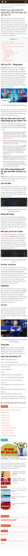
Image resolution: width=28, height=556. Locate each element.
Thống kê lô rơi (5, 420)
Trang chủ (3, 5)
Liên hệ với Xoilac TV (7, 60)
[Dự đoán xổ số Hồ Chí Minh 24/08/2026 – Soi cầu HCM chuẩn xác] (6, 472)
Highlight (6, 56)
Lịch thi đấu (7, 49)
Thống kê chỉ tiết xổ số (7, 430)
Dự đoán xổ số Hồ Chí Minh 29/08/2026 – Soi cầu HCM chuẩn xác (13, 458)
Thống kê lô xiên (5, 423)
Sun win (2, 555)
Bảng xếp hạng (8, 51)
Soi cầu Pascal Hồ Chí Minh (8, 428)
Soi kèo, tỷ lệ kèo (8, 54)
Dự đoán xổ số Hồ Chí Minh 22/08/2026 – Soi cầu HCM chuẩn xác (19, 480)
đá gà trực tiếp (4, 534)
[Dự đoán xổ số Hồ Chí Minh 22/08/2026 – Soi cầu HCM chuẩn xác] (6, 479)
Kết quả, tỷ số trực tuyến (10, 52)
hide (17, 39)
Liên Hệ (3, 543)
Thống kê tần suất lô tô (7, 433)
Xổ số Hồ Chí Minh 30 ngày (8, 435)
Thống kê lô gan (5, 418)
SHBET (1, 549)
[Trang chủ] (2, 1)
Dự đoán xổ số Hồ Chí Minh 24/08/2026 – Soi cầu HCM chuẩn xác (19, 473)
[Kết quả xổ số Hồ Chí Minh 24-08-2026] (6, 490)
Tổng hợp (8, 5)
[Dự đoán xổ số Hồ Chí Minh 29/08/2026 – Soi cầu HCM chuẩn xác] (14, 443)
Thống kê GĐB (5, 413)
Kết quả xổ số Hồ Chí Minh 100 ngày (11, 410)
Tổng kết (4, 59)
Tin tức (6, 57)
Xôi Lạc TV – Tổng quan (8, 42)
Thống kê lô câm (5, 415)
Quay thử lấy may (6, 425)
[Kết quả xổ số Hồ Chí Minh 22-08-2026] (6, 497)
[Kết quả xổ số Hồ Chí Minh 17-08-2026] (6, 504)
